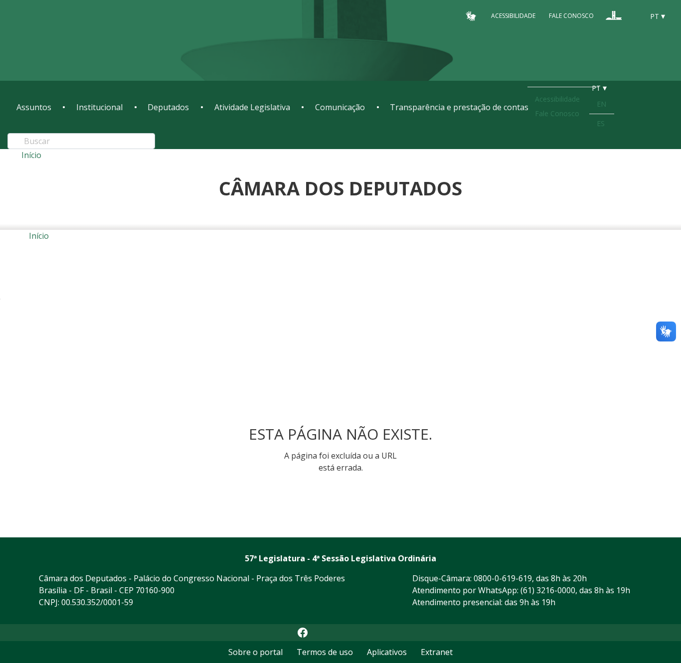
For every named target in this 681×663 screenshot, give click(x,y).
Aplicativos (387, 652)
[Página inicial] (77, 40)
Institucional (99, 107)
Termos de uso (325, 652)
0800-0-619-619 (503, 578)
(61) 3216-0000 (547, 590)
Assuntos (33, 107)
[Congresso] (613, 15)
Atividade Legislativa (252, 107)
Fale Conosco (571, 15)
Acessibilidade (513, 15)
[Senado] (632, 15)
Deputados (168, 107)
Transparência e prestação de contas (459, 107)
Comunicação (340, 107)
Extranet (437, 652)
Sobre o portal (255, 652)
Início (31, 155)
